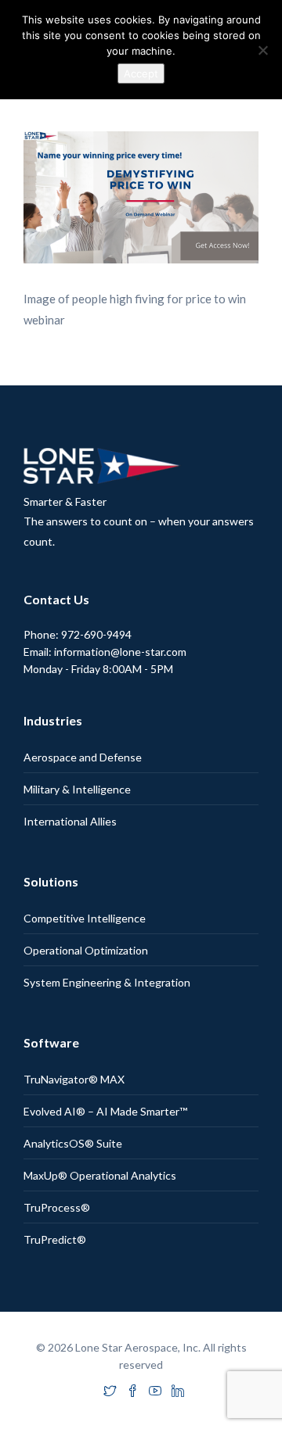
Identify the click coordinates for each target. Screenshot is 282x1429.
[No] (262, 50)
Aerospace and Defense (83, 757)
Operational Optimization (86, 950)
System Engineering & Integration (107, 982)
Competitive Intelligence (85, 918)
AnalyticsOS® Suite (73, 1143)
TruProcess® (57, 1207)
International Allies (70, 821)
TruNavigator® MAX (74, 1079)
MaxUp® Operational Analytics (100, 1175)
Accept (141, 73)
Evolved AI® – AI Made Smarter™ (105, 1111)
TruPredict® (55, 1239)
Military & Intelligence (77, 789)
